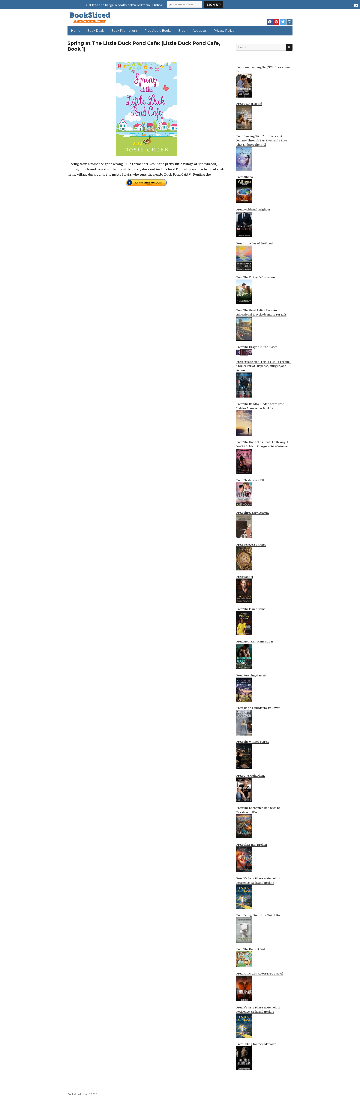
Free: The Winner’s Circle (252, 741)
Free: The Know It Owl (250, 949)
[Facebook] (270, 22)
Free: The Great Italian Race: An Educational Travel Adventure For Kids (261, 312)
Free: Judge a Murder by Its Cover (258, 708)
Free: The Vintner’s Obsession (255, 277)
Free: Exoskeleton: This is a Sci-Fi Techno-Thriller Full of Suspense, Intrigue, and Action (263, 366)
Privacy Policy (224, 30)
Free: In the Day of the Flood (254, 243)
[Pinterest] (276, 22)
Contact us (255, 1095)
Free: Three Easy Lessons (252, 512)
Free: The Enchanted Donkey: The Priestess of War (258, 810)
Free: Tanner (244, 577)
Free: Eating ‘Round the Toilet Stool (259, 915)
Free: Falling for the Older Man (256, 1044)
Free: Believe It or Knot (251, 544)
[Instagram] (289, 22)
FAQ (269, 1095)
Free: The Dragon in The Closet (256, 347)
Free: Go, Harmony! (249, 103)
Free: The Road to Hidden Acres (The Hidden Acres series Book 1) (260, 406)
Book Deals (95, 30)
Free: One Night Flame (250, 775)
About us (199, 30)
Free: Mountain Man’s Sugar (254, 641)
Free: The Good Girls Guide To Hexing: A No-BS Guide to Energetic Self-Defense (262, 444)
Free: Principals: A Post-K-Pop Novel (259, 973)
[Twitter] (283, 22)
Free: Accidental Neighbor (253, 209)
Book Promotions (124, 30)
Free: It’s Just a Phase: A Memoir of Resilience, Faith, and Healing (258, 880)
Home (75, 30)
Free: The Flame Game (250, 609)
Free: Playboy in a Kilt (250, 480)
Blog (181, 30)
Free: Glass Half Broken (251, 844)
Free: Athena (244, 177)
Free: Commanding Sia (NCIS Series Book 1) (263, 69)
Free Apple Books (158, 30)
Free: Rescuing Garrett (251, 675)
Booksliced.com (77, 1094)
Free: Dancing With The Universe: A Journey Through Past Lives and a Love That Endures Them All (261, 140)
